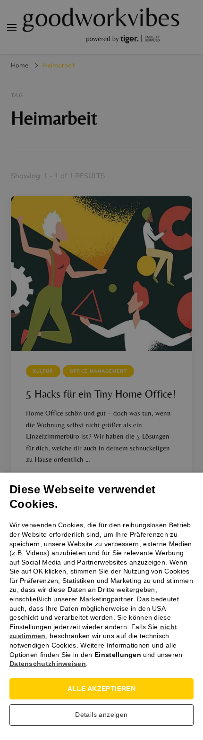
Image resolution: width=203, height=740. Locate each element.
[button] (101, 717)
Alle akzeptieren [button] (101, 688)
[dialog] (101, 370)
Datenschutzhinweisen (47, 663)
